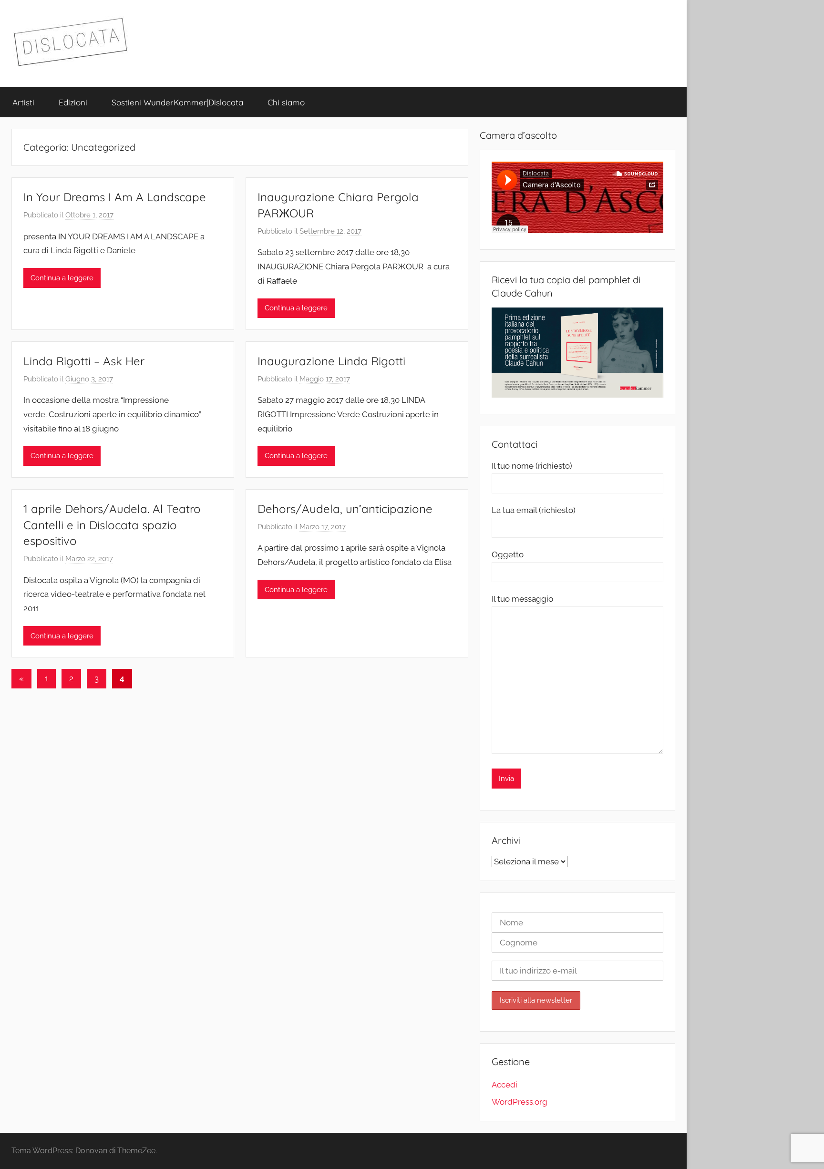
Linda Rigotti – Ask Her (83, 361)
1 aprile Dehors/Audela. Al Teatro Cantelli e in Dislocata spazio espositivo (112, 525)
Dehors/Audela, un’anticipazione (345, 509)
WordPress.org (519, 1102)
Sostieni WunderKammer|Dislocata (177, 102)
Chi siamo (286, 102)
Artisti (23, 102)
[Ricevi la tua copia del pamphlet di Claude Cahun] (577, 395)
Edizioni (73, 102)
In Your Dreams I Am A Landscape (114, 197)
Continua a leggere (62, 278)
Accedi (504, 1084)
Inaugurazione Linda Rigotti (331, 361)
